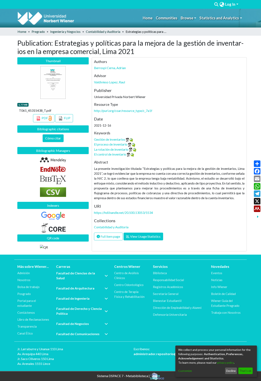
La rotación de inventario (111, 149)
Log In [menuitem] (230, 4)
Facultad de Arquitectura (75, 288)
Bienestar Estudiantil (167, 301)
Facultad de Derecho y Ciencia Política (79, 311)
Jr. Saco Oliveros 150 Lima (35, 359)
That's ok (245, 370)
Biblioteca (160, 273)
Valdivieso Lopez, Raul (109, 82)
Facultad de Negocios (72, 324)
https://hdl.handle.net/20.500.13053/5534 (123, 212)
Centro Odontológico (129, 285)
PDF (45, 118)
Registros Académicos (168, 287)
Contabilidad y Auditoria (103, 31)
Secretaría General (165, 294)
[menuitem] (222, 4)
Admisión (23, 273)
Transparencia (27, 326)
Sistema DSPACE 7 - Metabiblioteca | (123, 376)
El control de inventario (110, 154)
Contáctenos (26, 312)
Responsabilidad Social (168, 280)
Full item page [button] (110, 236)
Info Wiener (219, 287)
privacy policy (225, 362)
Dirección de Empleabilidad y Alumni (177, 307)
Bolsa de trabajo (28, 287)
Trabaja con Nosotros (226, 312)
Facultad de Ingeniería (73, 298)
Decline (231, 370)
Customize (185, 370)
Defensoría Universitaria (170, 314)
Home (148, 18)
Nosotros (23, 280)
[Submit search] (216, 4)
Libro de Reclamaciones (33, 319)
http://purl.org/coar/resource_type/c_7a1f (123, 111)
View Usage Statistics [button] (144, 236)
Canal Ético (25, 333)
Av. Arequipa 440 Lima (32, 354)
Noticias (216, 280)
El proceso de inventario (110, 144)
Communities (166, 18)
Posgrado (24, 294)
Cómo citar (53, 138)
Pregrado (38, 31)
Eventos (216, 273)
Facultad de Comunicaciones (78, 334)
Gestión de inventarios (109, 139)
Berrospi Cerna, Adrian (110, 68)
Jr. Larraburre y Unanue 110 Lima (40, 349)
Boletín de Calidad (223, 294)
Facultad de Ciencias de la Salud (75, 275)
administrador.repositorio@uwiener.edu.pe (167, 354)
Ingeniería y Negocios (65, 31)
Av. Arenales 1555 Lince (33, 364)
